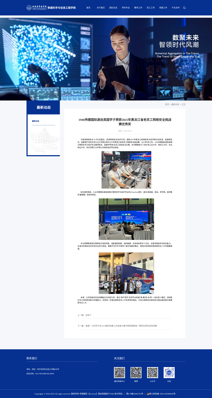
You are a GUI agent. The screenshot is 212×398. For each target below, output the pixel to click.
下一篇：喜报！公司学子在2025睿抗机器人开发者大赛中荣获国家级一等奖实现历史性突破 (117, 326)
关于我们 (101, 8)
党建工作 (163, 8)
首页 (88, 8)
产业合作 (176, 8)
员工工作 (151, 8)
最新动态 (35, 121)
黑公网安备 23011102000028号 (162, 394)
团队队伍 (113, 8)
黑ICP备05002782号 (134, 394)
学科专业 (126, 8)
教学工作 (138, 8)
